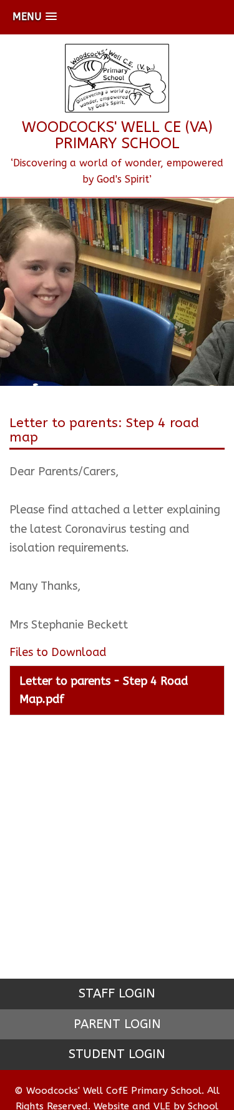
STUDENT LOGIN (117, 1054)
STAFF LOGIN (117, 993)
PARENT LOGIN (117, 1024)
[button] (34, 16)
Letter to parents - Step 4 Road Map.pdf (103, 690)
